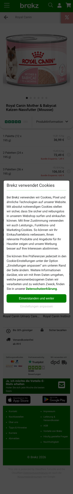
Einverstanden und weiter (36, 298)
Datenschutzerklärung (41, 289)
